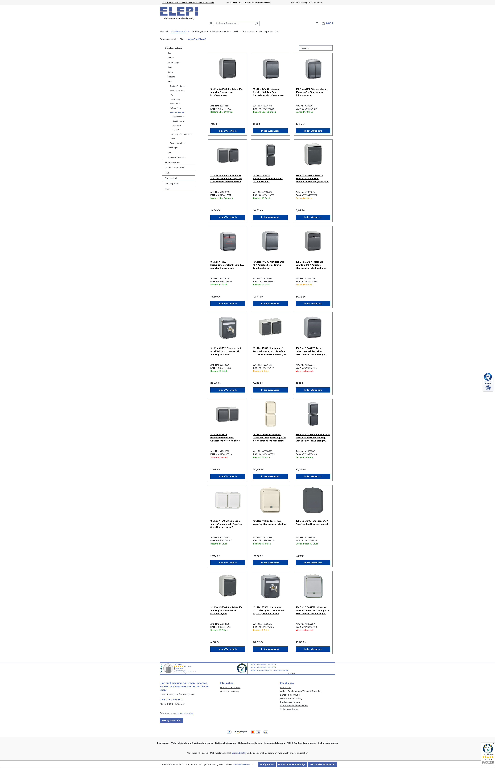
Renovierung (175, 99)
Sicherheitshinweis (289, 709)
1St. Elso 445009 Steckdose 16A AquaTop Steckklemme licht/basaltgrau (226, 92)
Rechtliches (287, 683)
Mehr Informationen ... (243, 764)
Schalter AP (177, 125)
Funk (170, 152)
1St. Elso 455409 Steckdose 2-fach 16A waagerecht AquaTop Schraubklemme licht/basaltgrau (269, 351)
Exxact (172, 139)
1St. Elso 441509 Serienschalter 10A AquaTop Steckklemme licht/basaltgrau (311, 92)
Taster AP (176, 130)
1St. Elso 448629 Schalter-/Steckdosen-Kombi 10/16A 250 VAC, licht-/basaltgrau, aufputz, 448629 (268, 178)
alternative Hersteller (176, 157)
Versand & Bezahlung (230, 687)
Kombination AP (179, 121)
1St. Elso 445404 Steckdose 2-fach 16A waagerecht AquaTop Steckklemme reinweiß (226, 524)
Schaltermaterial (173, 48)
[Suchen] (211, 23)
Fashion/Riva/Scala (177, 90)
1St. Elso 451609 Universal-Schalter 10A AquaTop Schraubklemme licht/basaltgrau (312, 178)
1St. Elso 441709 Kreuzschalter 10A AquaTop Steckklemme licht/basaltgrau (268, 265)
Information (226, 683)
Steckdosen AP (178, 117)
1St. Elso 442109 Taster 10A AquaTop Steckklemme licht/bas (269, 522)
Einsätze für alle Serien (178, 86)
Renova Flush (175, 104)
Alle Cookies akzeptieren (322, 764)
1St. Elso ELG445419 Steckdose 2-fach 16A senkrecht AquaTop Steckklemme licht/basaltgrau (313, 437)
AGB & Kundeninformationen (294, 705)
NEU (167, 188)
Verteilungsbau (172, 162)
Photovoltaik (171, 178)
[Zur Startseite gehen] (179, 13)
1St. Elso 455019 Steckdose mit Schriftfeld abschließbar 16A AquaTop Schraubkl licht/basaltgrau (225, 351)
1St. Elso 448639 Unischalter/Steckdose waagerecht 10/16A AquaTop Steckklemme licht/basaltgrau (225, 437)
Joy (171, 95)
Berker (170, 72)
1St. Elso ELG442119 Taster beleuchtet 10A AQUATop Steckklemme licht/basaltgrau (311, 351)
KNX (167, 173)
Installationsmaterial (174, 167)
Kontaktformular (185, 713)
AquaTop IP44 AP (177, 112)
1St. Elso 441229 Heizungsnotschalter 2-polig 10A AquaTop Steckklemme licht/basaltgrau (227, 265)
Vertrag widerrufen (171, 720)
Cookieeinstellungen (290, 702)
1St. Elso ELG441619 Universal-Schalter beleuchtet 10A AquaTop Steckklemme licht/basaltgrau (313, 610)
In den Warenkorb (228, 131)
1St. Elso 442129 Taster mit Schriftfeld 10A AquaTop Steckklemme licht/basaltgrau (311, 265)
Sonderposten (172, 183)
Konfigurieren (267, 764)
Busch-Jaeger (174, 62)
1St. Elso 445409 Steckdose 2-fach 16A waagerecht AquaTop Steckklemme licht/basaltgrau (226, 178)
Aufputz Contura (176, 108)
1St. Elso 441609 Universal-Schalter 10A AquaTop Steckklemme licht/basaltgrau (268, 92)
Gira (169, 53)
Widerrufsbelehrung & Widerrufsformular (300, 691)
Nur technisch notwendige (291, 764)
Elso (170, 81)
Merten (171, 58)
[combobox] (234, 23)
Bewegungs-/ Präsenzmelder (181, 134)
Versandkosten (239, 753)
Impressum (285, 687)
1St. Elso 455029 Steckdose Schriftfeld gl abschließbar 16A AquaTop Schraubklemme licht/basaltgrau (268, 610)
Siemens (171, 77)
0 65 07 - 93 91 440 (171, 699)
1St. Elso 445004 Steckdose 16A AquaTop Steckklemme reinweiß (312, 522)
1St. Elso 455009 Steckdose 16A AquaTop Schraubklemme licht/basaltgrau (226, 610)
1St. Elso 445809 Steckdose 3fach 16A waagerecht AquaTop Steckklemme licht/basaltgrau (269, 437)
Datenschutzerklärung (291, 698)
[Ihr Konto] (317, 23)
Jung (170, 67)
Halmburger (173, 148)
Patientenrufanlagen (177, 143)
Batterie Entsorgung (290, 694)
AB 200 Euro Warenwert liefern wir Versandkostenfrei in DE (188, 2)
